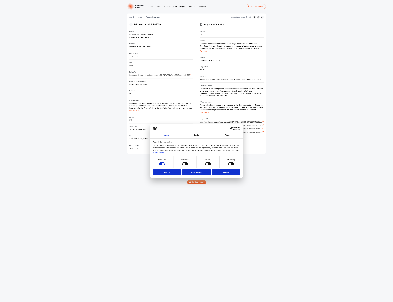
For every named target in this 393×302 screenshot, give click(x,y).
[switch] (185, 163)
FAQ (175, 7)
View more (133, 111)
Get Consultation (257, 7)
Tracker (159, 7)
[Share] (254, 17)
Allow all (226, 172)
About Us (191, 7)
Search (150, 7)
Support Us (202, 7)
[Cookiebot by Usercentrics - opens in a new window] (231, 128)
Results (140, 17)
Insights (182, 7)
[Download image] (262, 17)
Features (167, 7)
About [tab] (227, 135)
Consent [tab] (166, 135)
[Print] (258, 17)
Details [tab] (196, 135)
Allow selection (196, 172)
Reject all (167, 172)
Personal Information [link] (153, 17)
